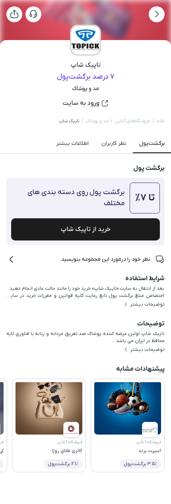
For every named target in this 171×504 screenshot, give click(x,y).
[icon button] (157, 14)
